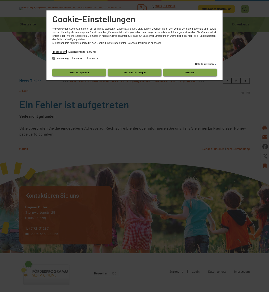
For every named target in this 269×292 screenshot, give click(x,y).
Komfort (79, 58)
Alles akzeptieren (79, 72)
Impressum (59, 51)
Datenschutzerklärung (82, 51)
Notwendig (62, 58)
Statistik (93, 58)
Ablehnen (190, 72)
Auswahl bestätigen (134, 72)
